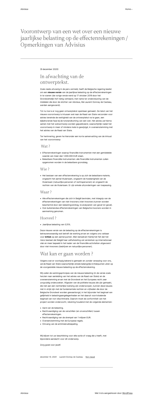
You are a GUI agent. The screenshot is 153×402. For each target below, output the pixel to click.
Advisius (24, 9)
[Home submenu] (132, 9)
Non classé (90, 357)
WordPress (127, 393)
